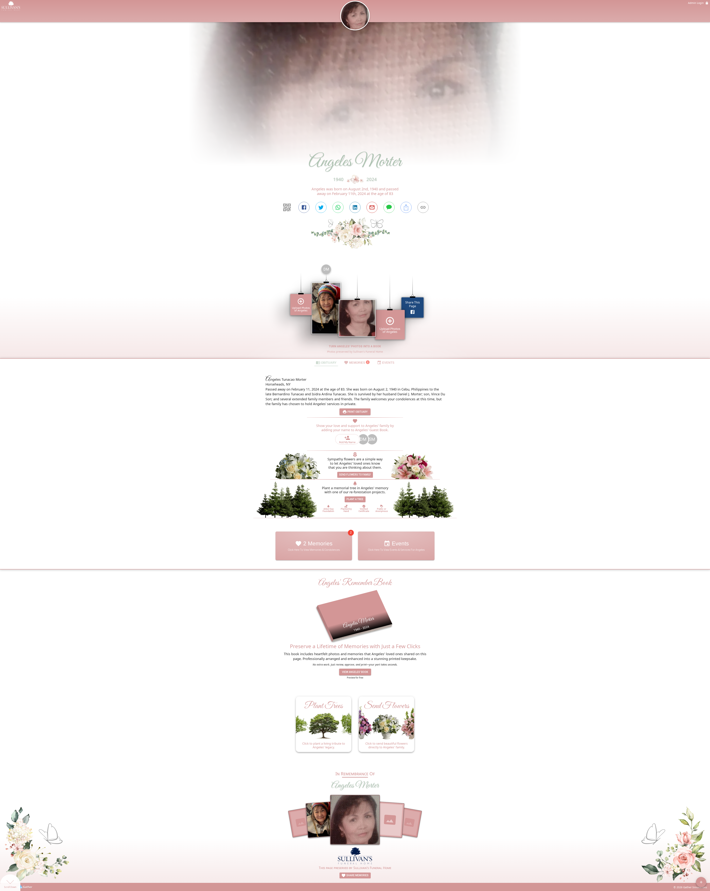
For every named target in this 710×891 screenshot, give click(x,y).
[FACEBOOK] (304, 207)
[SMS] (389, 207)
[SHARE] (406, 207)
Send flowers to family (355, 474)
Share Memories (357, 875)
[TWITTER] (321, 207)
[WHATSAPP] (338, 207)
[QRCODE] (287, 207)
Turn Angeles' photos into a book (355, 346)
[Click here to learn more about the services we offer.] (355, 856)
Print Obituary (357, 411)
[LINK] (423, 207)
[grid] (355, 310)
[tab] (326, 362)
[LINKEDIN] (355, 207)
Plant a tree (354, 499)
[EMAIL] (372, 207)
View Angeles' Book (355, 672)
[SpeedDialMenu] (701, 882)
